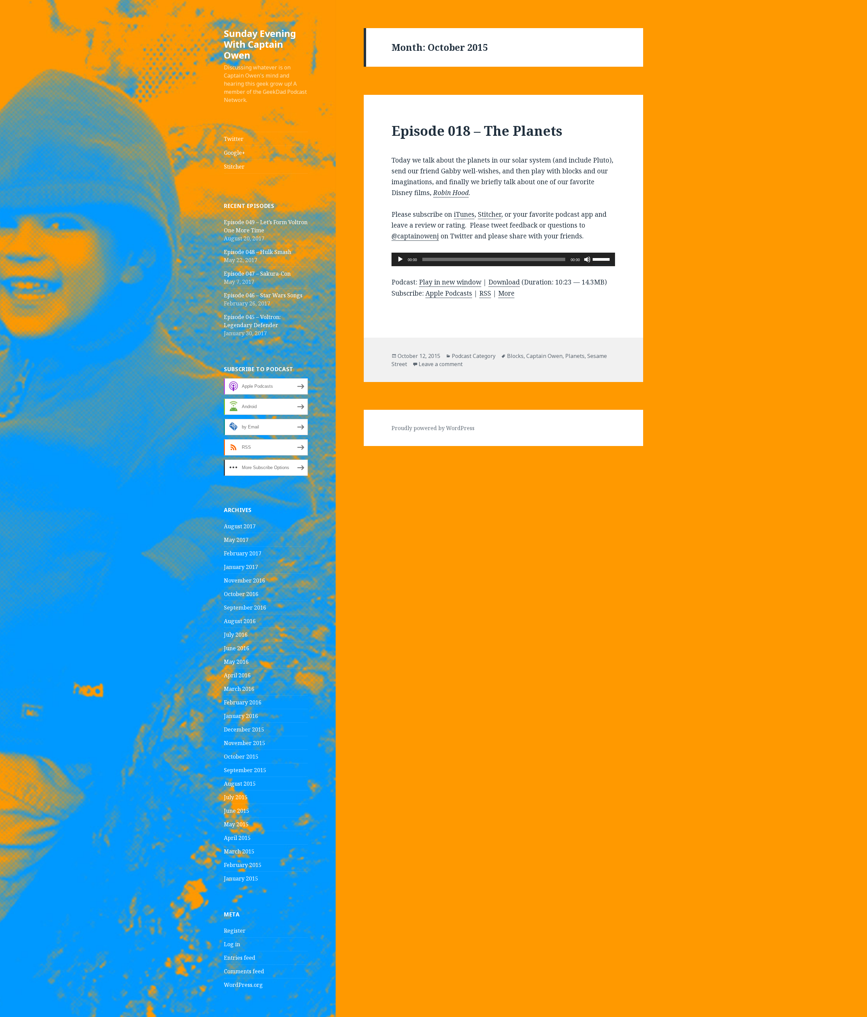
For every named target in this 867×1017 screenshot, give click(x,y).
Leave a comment (441, 364)
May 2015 (236, 824)
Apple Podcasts (448, 293)
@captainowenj (415, 236)
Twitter (234, 139)
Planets (575, 356)
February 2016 (242, 702)
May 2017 (236, 540)
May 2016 (236, 661)
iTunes (464, 214)
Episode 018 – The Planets (477, 131)
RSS (485, 293)
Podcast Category (473, 356)
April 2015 (237, 838)
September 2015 (245, 770)
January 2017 (241, 567)
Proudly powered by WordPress (433, 428)
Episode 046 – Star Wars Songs (263, 295)
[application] (503, 259)
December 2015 (244, 729)
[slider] (602, 259)
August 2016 (240, 621)
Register (235, 930)
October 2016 (241, 594)
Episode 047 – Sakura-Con (257, 273)
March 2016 (239, 689)
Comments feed (244, 971)
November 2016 (244, 580)
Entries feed (239, 957)
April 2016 (237, 675)
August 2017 (240, 526)
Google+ (234, 152)
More (506, 293)
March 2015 (239, 851)
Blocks (515, 356)
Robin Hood (451, 192)
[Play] (400, 259)
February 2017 (242, 553)
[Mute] (587, 259)
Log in (232, 944)
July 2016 (236, 634)
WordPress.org (243, 985)
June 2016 (236, 648)
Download (504, 282)
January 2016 (241, 716)
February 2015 (242, 865)
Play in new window (450, 282)
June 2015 (236, 810)
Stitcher (234, 166)
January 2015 (241, 878)
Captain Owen (544, 356)
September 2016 (245, 607)
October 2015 (241, 756)
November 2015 (244, 743)
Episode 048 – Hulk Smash (257, 252)
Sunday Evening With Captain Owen (260, 44)
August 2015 (240, 783)
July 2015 (236, 797)
